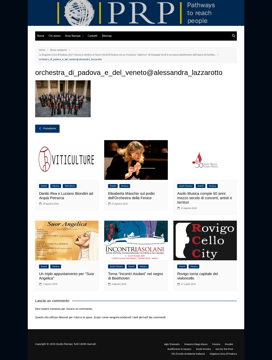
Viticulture (70, 186)
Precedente (49, 128)
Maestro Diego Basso (196, 344)
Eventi (44, 186)
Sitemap (107, 36)
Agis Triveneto (172, 344)
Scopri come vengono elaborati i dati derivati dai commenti (129, 317)
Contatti (92, 36)
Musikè (229, 344)
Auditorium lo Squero (179, 349)
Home (40, 36)
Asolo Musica (185, 186)
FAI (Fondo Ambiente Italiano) (188, 354)
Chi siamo (55, 36)
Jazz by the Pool (224, 349)
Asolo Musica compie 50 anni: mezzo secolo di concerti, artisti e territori (204, 197)
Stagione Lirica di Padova (223, 354)
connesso (55, 309)
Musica (55, 186)
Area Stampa (72, 36)
